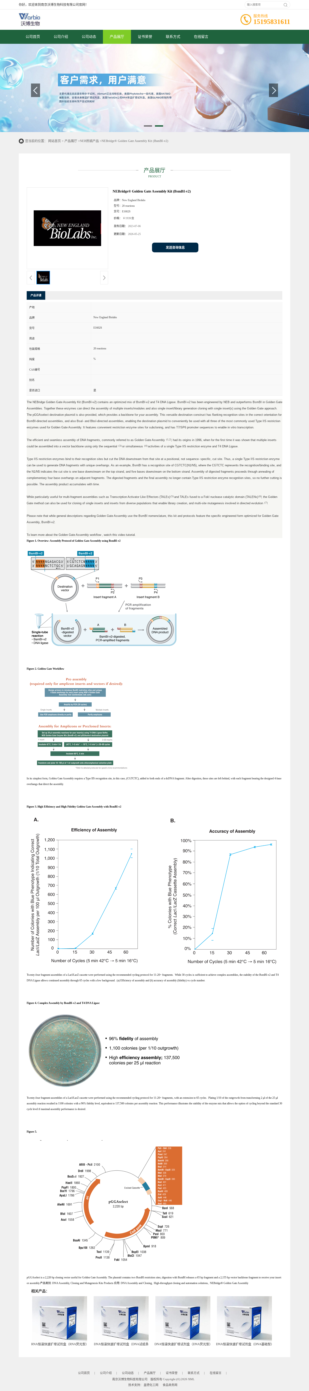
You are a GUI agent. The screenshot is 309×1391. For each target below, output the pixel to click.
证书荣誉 (145, 37)
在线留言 (201, 37)
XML (191, 1379)
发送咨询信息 (175, 247)
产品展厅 (117, 37)
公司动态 (89, 37)
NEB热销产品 (89, 141)
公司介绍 (61, 37)
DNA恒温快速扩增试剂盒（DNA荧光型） (183, 1344)
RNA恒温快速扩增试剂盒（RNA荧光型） (60, 1344)
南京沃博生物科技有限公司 (129, 1379)
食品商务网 (170, 1384)
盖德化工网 (151, 1384)
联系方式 (173, 37)
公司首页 (33, 37)
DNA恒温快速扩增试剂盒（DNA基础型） (245, 1344)
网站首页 (54, 141)
